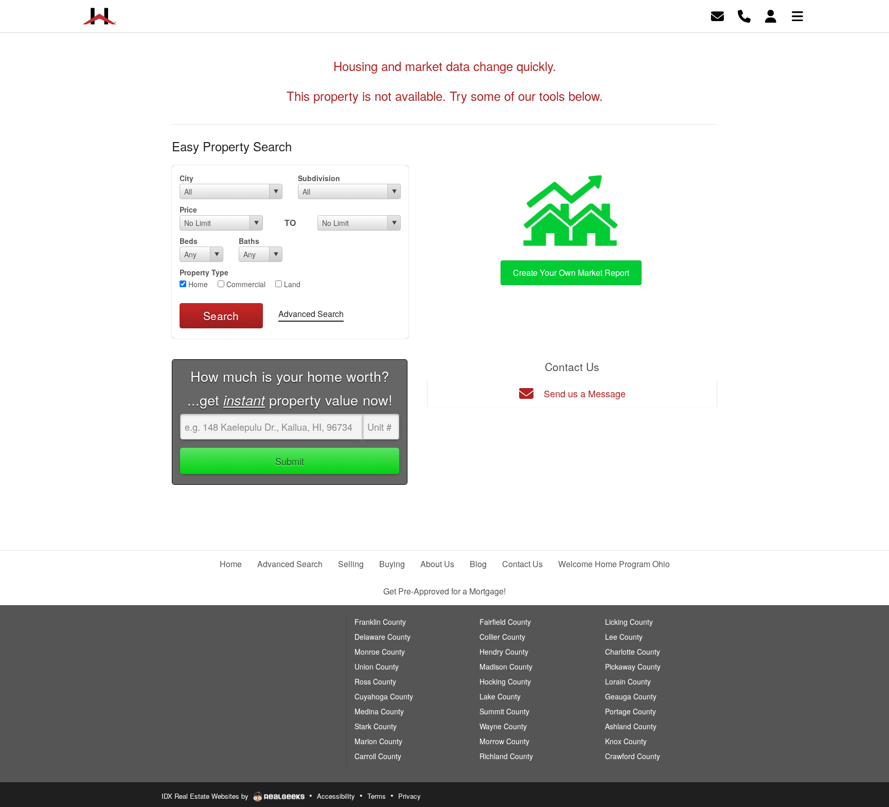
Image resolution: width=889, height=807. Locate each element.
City (186, 178)
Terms (376, 796)
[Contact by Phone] (744, 15)
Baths (249, 241)
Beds (189, 241)
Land (291, 284)
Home (197, 284)
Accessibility (336, 796)
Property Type (204, 272)
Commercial (244, 284)
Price (188, 209)
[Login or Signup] (770, 15)
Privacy (409, 796)
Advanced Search (311, 314)
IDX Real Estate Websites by (206, 796)
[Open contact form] (717, 15)
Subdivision (319, 178)
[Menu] (797, 15)
